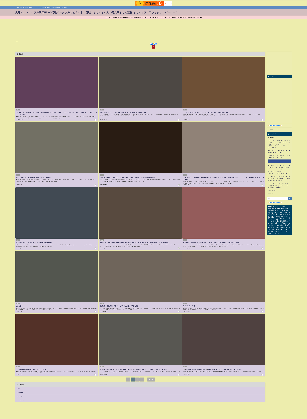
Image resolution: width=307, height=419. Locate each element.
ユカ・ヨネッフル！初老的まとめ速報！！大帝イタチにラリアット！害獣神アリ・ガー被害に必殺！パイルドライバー (279, 178)
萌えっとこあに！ (272, 190)
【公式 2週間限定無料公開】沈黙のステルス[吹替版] (31, 369)
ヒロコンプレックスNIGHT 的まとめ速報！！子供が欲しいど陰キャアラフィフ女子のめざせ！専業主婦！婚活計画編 (279, 185)
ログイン (18, 388)
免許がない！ (20, 306)
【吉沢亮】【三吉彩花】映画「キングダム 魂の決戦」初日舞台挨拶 (119, 306)
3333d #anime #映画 (189, 306)
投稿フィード (19, 392)
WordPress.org (20, 400)
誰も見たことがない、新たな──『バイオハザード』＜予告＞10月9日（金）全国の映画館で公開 (127, 177)
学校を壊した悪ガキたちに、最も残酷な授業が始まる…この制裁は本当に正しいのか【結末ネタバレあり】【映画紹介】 (134, 369)
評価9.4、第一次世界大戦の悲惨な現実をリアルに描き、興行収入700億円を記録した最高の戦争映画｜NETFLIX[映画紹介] (135, 242)
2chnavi (18, 42)
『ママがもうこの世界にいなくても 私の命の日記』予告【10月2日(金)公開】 (205, 112)
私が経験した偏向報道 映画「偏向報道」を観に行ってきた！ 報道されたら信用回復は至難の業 (211, 242)
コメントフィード (20, 396)
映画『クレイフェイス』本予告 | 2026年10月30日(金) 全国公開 (34, 242)
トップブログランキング (274, 129)
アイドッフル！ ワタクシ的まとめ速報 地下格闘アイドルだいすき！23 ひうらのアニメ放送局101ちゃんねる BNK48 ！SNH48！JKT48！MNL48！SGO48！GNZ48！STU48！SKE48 (279, 144)
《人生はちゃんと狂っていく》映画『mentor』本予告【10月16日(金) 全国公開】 (123, 112)
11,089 (151, 379)
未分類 (18, 109)
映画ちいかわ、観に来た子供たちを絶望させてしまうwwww (33, 177)
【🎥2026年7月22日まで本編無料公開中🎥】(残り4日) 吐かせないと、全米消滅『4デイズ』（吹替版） (213, 369)
